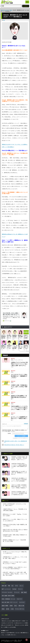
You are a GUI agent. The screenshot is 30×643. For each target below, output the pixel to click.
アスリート (20, 589)
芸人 (12, 585)
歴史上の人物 (21, 605)
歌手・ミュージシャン (6, 589)
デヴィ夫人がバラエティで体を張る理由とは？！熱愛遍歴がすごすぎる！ (19, 376)
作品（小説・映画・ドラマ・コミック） (10, 602)
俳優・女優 (4, 585)
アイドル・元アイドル (18, 359)
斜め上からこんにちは (5, 10)
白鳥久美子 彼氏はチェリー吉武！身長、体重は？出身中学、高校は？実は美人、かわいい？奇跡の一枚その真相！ (15, 574)
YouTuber (14, 589)
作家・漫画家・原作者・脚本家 (8, 595)
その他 (12, 608)
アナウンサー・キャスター (7, 592)
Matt (4, 20)
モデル (16, 585)
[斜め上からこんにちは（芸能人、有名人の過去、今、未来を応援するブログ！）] (7, 2)
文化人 (15, 605)
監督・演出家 (24, 592)
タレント (21, 585)
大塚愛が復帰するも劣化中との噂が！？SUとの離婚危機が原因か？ (15, 442)
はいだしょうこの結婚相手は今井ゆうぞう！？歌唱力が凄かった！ (19, 418)
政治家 (11, 605)
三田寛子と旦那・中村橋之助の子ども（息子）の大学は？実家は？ (19, 387)
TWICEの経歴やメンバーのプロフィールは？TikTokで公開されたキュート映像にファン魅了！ (19, 408)
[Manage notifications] (26, 640)
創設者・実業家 (5, 605)
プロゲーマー (19, 599)
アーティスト (16, 592)
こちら (6, 634)
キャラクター (22, 602)
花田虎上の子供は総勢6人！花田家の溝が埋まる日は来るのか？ (19, 397)
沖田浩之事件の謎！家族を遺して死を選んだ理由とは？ (14, 444)
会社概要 (13, 627)
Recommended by (23, 351)
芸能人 (11, 10)
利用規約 (26, 423)
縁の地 (7, 608)
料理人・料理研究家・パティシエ (8, 599)
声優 (9, 585)
